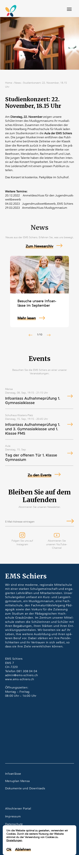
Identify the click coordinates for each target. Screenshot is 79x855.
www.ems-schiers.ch (19, 679)
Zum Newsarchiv (39, 246)
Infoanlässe (13, 774)
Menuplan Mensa (17, 781)
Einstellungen (14, 840)
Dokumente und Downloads (25, 788)
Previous (30, 335)
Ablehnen (23, 849)
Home (8, 83)
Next (49, 335)
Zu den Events (39, 475)
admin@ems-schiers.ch (21, 675)
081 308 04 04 (27, 671)
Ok (8, 849)
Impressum (13, 816)
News (17, 83)
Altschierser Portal (18, 809)
